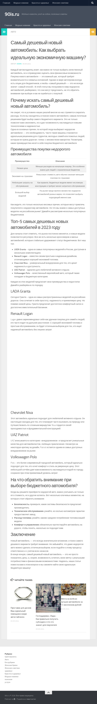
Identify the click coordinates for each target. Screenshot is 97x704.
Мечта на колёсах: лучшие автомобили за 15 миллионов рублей (72, 602)
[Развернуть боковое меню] (4, 31)
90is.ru (12, 14)
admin (19, 64)
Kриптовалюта (10, 657)
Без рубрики (10, 662)
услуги (7, 682)
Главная (6, 3)
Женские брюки (11, 665)
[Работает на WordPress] (14, 699)
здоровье (8, 671)
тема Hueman (31, 699)
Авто (13, 32)
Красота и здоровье (40, 3)
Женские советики (60, 3)
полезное (8, 679)
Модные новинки (20, 3)
